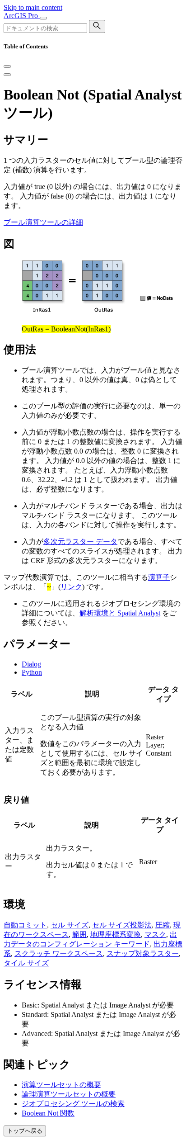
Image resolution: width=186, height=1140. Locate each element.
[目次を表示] (7, 74)
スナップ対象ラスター (143, 953)
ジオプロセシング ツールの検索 (73, 1103)
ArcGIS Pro (22, 15)
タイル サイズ (26, 963)
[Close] (7, 66)
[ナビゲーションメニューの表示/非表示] (43, 18)
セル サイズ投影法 (122, 925)
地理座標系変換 (115, 934)
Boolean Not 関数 (48, 1113)
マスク (155, 934)
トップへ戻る (24, 1130)
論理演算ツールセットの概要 (69, 1094)
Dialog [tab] (31, 664)
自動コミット (25, 925)
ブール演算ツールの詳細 (43, 222)
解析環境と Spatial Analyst (119, 613)
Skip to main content (33, 7)
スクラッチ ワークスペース (58, 953)
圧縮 (162, 925)
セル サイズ (69, 925)
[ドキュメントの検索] (97, 26)
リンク (71, 587)
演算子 (159, 577)
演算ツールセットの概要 (61, 1084)
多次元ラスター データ (80, 541)
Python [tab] (32, 672)
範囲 (79, 934)
